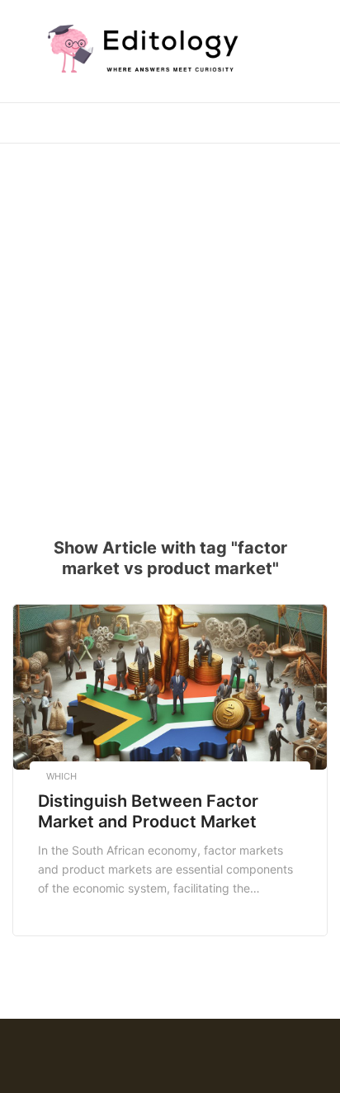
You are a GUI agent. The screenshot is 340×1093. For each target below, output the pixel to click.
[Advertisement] (170, 330)
